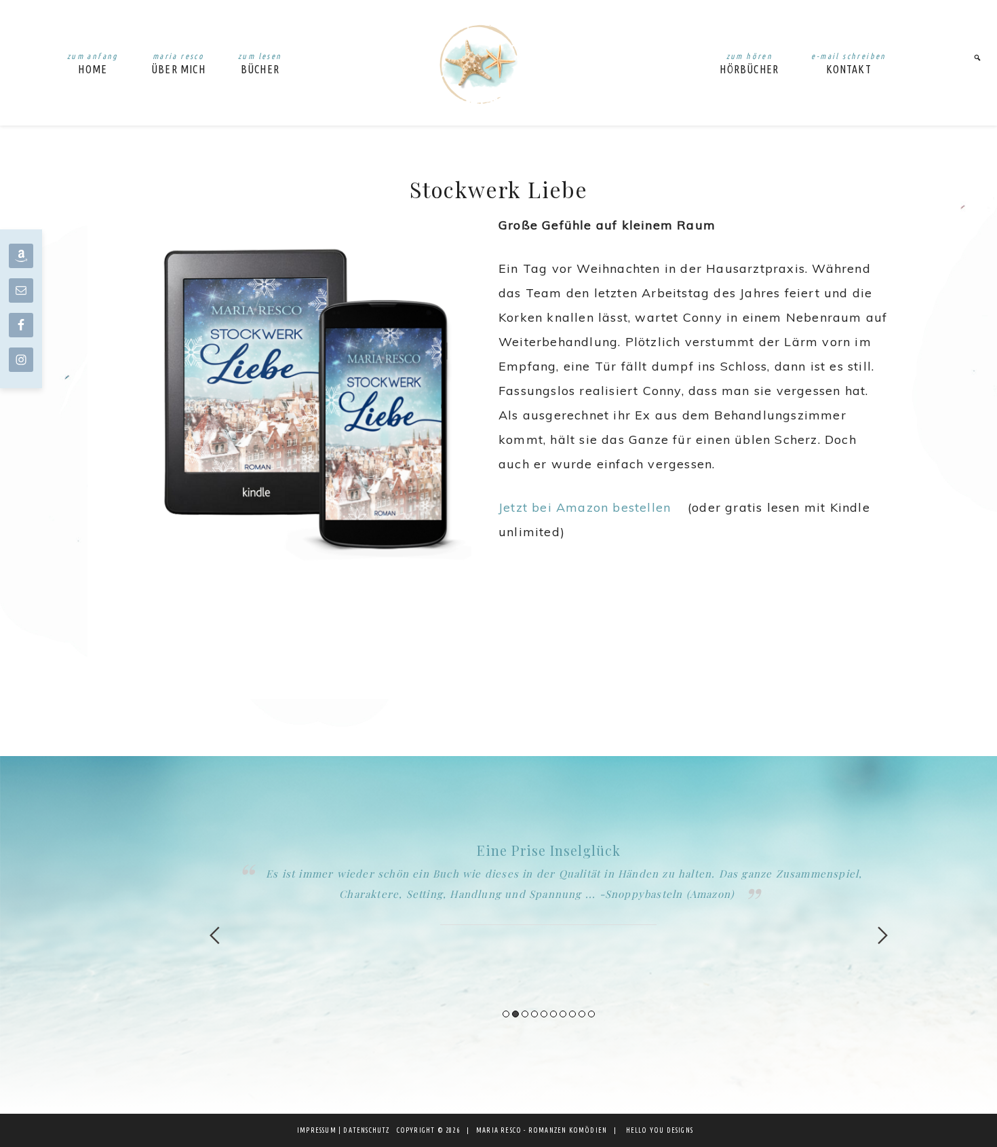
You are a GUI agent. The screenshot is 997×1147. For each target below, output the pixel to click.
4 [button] (534, 1014)
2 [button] (515, 1014)
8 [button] (572, 1014)
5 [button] (544, 1014)
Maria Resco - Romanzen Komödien (485, 62)
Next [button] (883, 935)
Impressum (316, 1130)
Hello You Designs (659, 1130)
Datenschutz (366, 1130)
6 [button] (553, 1014)
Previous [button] (215, 935)
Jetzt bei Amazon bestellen (584, 507)
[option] (548, 882)
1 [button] (506, 1014)
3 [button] (525, 1014)
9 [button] (582, 1014)
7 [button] (563, 1014)
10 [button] (591, 1014)
